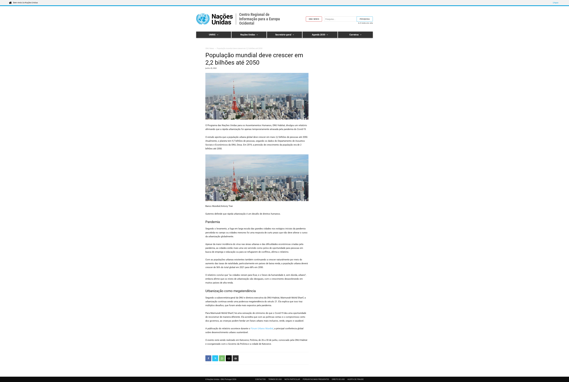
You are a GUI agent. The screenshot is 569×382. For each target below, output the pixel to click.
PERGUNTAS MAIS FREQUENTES (316, 379)
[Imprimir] (236, 358)
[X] (215, 358)
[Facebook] (208, 358)
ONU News (209, 48)
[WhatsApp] (222, 358)
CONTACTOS (260, 379)
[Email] (229, 358)
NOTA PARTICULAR (292, 379)
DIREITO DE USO (338, 379)
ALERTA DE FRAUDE (355, 379)
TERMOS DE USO (275, 379)
